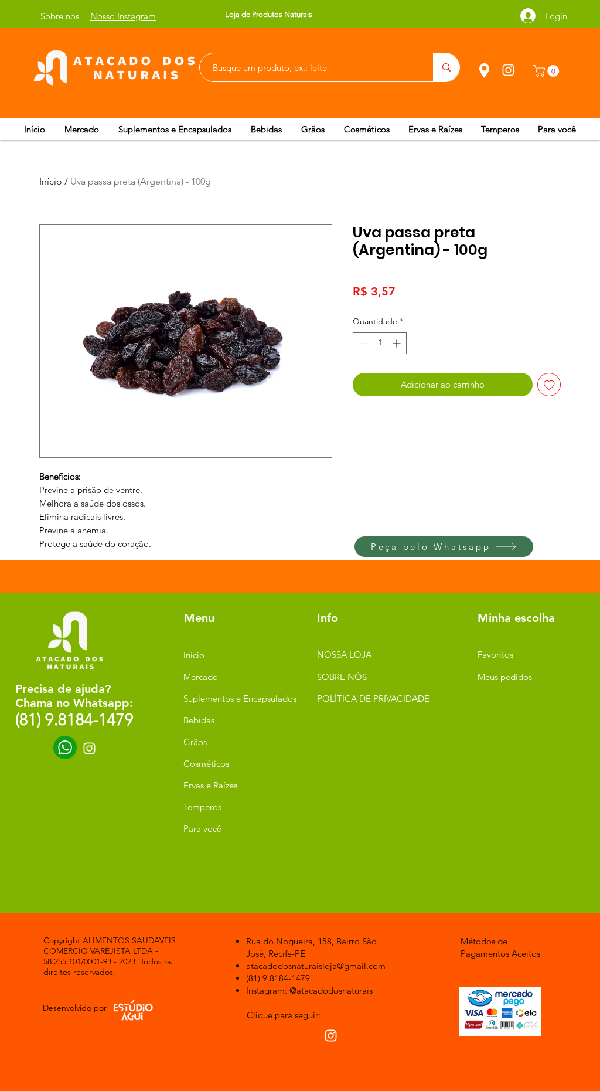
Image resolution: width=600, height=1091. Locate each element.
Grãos (195, 741)
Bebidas (198, 720)
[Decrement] (361, 343)
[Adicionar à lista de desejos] (549, 385)
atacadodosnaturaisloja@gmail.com (316, 965)
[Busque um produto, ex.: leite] (446, 67)
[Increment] (397, 343)
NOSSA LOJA (344, 654)
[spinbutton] (379, 343)
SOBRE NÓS (342, 676)
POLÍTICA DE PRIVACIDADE (373, 698)
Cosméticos (206, 763)
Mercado (200, 676)
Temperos (202, 807)
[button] (547, 71)
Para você (202, 828)
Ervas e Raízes (210, 785)
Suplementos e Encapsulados (239, 698)
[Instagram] (508, 70)
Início (50, 181)
